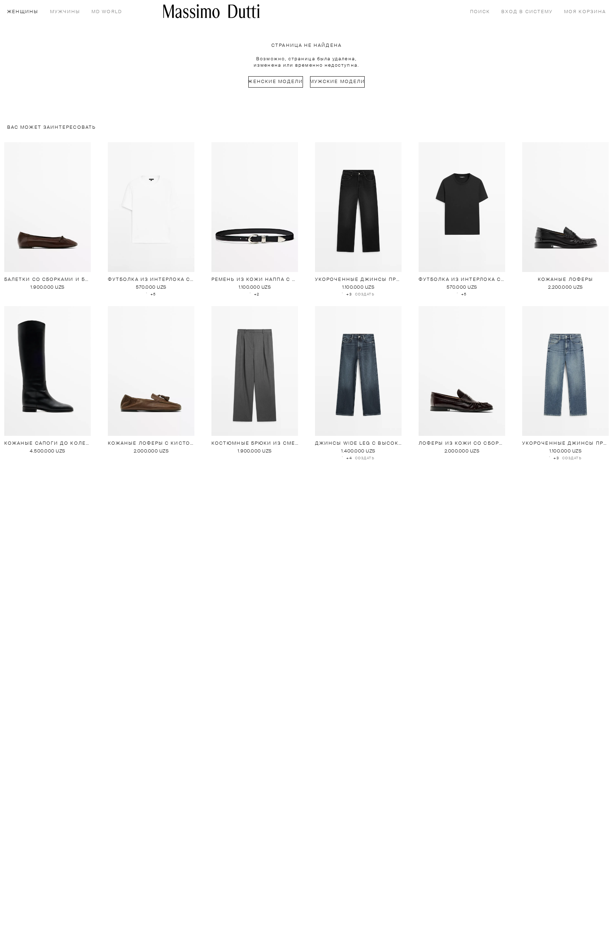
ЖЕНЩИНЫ (23, 12)
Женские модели (275, 81)
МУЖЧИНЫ (65, 12)
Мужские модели (337, 81)
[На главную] (211, 11)
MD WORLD (107, 12)
